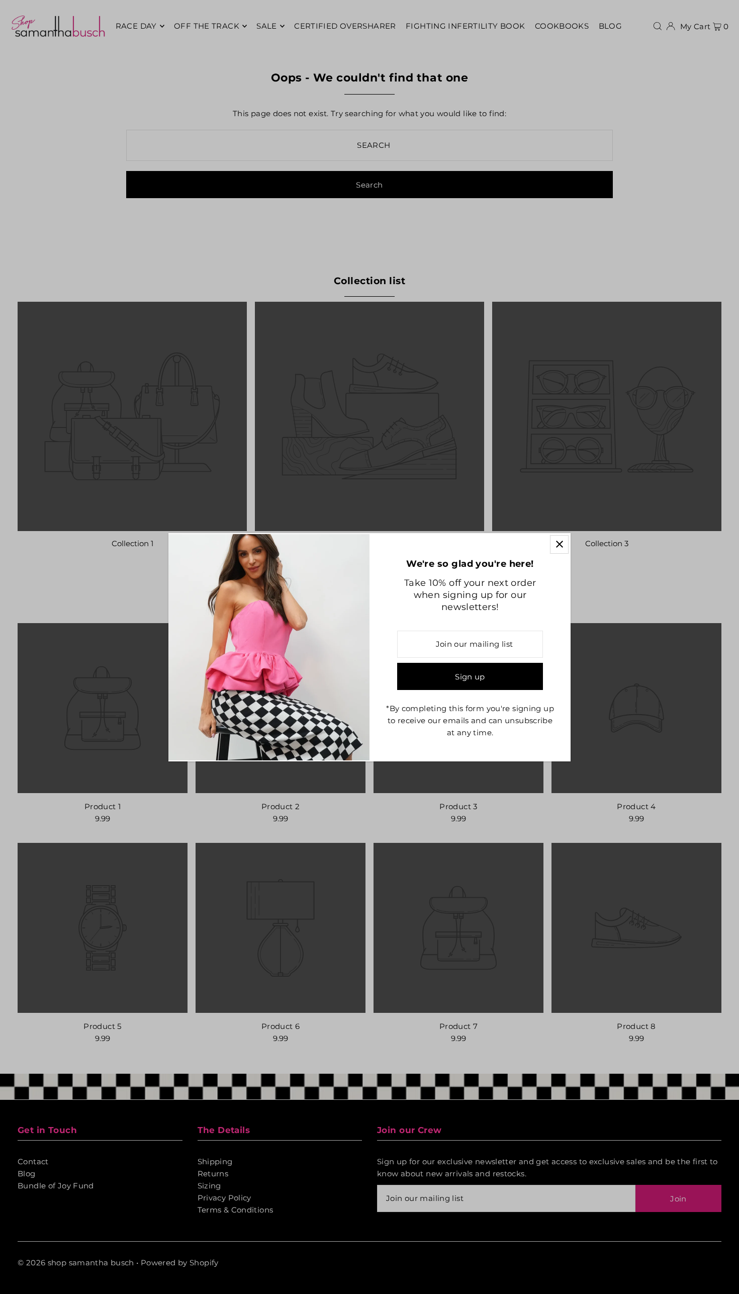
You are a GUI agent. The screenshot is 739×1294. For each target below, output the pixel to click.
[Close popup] (559, 544)
